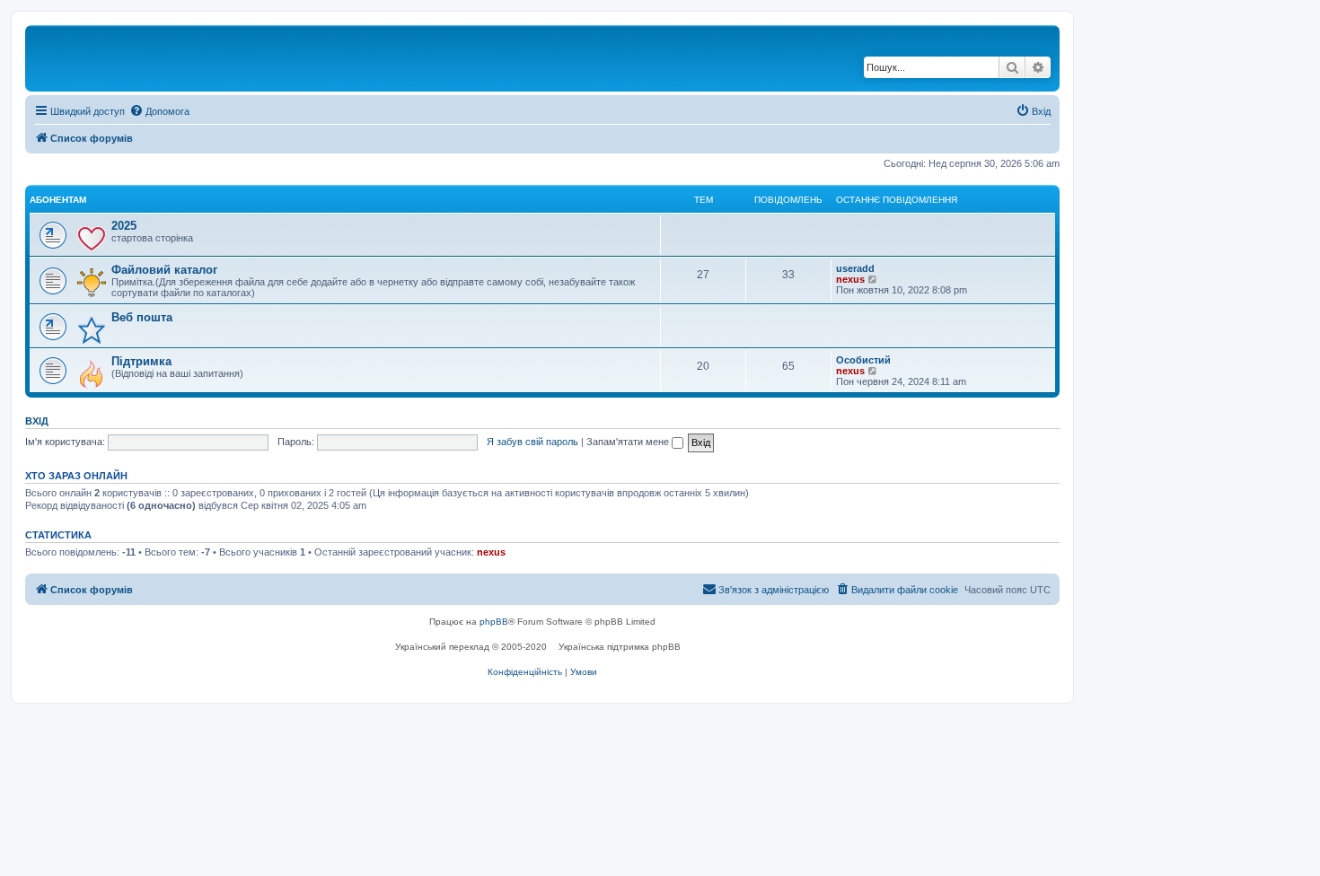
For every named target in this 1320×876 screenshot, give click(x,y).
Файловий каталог (164, 269)
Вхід (36, 421)
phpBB (494, 621)
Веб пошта (141, 317)
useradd (855, 268)
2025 (123, 225)
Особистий (863, 360)
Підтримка (141, 361)
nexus (850, 279)
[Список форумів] (107, 58)
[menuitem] (159, 111)
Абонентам (58, 200)
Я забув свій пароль (532, 441)
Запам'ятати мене (629, 441)
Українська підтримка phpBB (620, 647)
